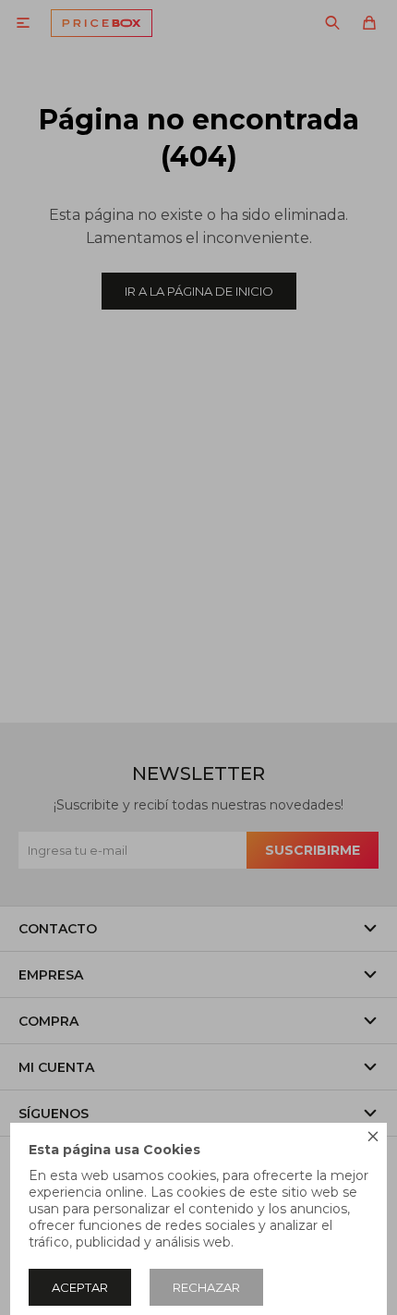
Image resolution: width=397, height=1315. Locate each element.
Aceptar (80, 1287)
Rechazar (206, 1287)
